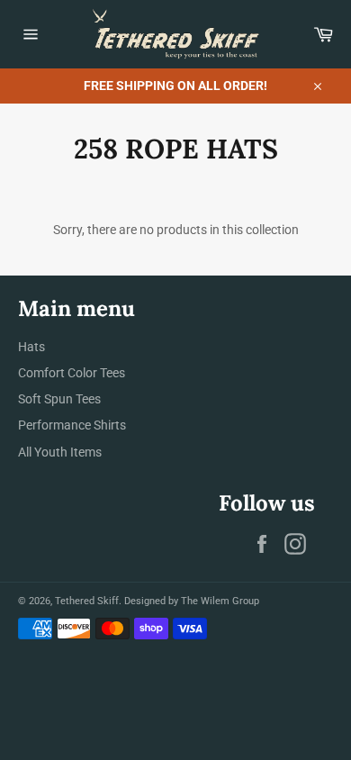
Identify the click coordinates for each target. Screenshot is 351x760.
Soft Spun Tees (59, 399)
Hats (31, 346)
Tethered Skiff (87, 601)
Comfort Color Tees (71, 373)
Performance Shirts (72, 425)
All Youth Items (60, 452)
